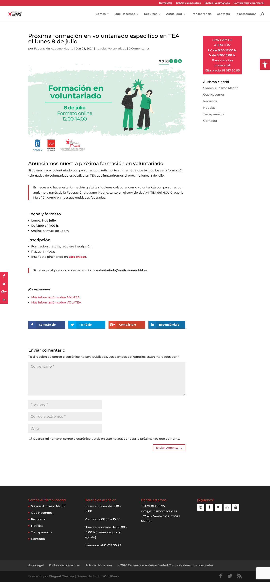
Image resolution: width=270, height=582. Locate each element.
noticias (101, 48)
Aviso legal (36, 565)
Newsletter (165, 3)
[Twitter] (218, 507)
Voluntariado (117, 48)
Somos (101, 14)
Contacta (223, 14)
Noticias (209, 107)
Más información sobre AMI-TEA (55, 297)
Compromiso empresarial (248, 3)
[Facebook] (209, 507)
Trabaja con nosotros (188, 3)
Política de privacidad (64, 565)
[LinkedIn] (227, 507)
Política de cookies (98, 565)
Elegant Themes (61, 576)
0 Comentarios (139, 48)
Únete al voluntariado (217, 3)
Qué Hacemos (125, 14)
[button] (265, 64)
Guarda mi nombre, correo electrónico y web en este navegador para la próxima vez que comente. (106, 438)
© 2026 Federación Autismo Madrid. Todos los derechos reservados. (165, 565)
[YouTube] (235, 507)
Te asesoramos (245, 14)
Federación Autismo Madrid (54, 48)
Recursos (150, 14)
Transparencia (201, 14)
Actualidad (174, 14)
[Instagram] (200, 507)
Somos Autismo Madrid (221, 88)
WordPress (110, 576)
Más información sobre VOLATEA (56, 302)
